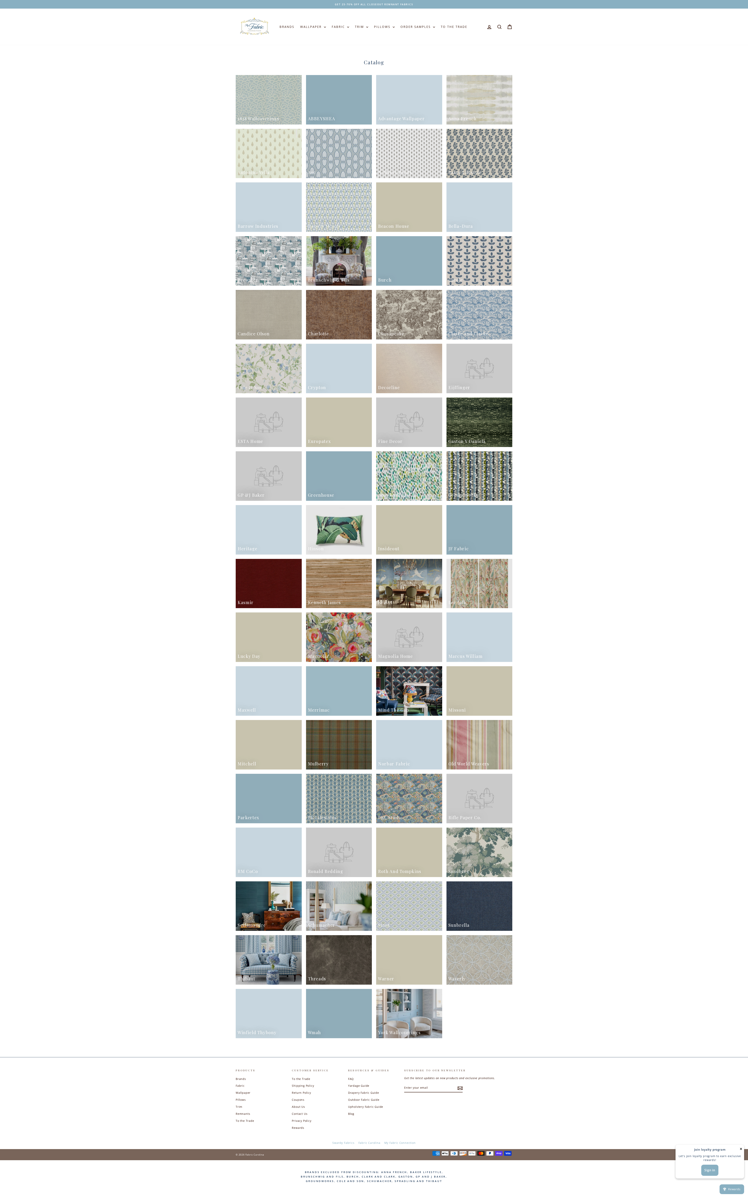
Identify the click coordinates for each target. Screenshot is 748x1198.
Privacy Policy (301, 1121)
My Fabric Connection (400, 1143)
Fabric (339, 27)
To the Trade (245, 1121)
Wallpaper (311, 27)
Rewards (298, 1128)
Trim (360, 27)
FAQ (351, 1079)
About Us (298, 1107)
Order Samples (416, 27)
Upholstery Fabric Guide (365, 1107)
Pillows (383, 27)
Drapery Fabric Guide (363, 1093)
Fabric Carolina (369, 1143)
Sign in (709, 1170)
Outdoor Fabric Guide (363, 1100)
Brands (287, 27)
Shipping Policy (303, 1086)
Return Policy (301, 1093)
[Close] (741, 1150)
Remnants (243, 1114)
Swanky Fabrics (343, 1143)
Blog (351, 1114)
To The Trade (454, 27)
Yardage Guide (358, 1086)
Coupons (298, 1100)
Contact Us (299, 1114)
